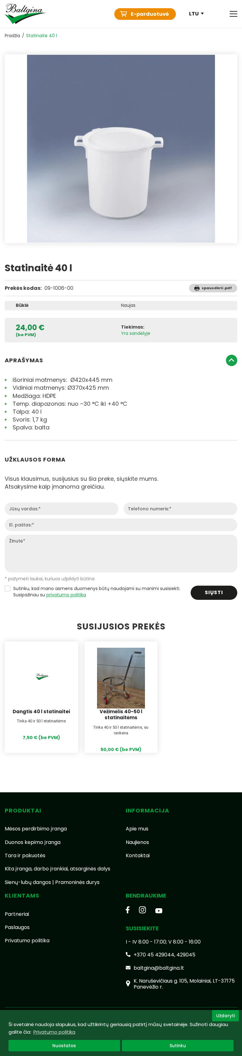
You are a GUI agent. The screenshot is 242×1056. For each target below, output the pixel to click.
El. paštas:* (21, 525)
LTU (194, 13)
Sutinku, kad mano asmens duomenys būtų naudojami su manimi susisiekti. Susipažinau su (96, 592)
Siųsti (214, 592)
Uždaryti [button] (225, 1016)
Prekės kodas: (23, 288)
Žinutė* (17, 541)
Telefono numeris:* (149, 509)
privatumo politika (66, 595)
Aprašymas (24, 360)
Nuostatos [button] (64, 1046)
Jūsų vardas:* (25, 509)
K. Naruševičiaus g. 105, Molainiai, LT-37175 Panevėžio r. (184, 983)
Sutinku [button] (178, 1046)
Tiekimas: (132, 327)
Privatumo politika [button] (54, 1032)
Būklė (22, 305)
